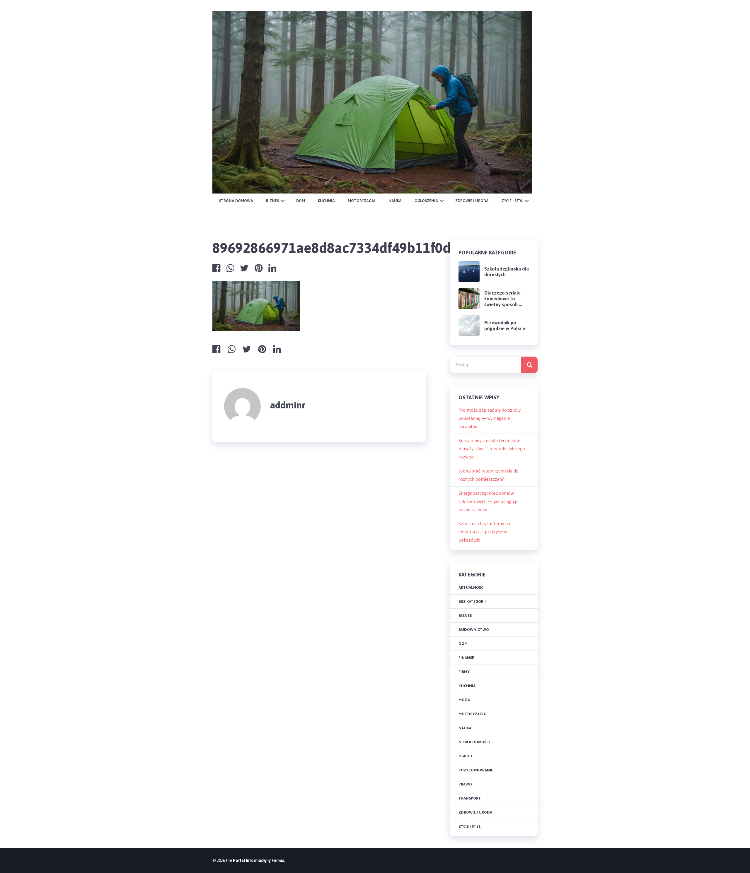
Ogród (465, 756)
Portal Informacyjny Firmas (258, 860)
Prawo (465, 784)
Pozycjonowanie (475, 770)
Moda (464, 700)
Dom (300, 200)
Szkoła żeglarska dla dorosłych (506, 271)
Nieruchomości (474, 742)
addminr (288, 405)
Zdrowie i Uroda (472, 200)
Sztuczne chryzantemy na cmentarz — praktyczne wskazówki (484, 531)
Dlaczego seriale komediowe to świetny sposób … (503, 298)
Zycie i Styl (512, 200)
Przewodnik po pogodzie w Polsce (504, 325)
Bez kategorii (472, 601)
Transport (469, 798)
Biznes (272, 200)
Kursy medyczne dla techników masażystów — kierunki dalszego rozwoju (491, 448)
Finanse (466, 657)
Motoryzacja (362, 200)
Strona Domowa (236, 200)
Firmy (464, 672)
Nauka (395, 200)
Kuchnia (326, 200)
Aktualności (471, 587)
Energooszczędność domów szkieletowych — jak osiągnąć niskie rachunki (488, 501)
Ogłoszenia (426, 200)
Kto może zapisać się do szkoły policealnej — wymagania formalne (489, 418)
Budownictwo (473, 629)
